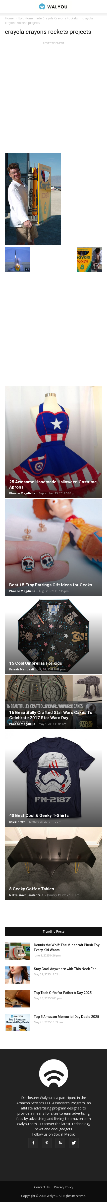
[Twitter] (74, 1143)
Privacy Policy (63, 1187)
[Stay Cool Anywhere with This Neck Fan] (17, 975)
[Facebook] (33, 1143)
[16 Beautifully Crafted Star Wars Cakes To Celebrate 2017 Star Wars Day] (53, 702)
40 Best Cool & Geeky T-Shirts (39, 815)
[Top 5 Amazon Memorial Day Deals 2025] (17, 1022)
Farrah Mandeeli (21, 669)
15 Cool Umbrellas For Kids (35, 663)
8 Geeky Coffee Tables (31, 888)
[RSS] (60, 1143)
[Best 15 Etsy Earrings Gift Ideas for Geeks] (53, 547)
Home (9, 18)
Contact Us (42, 1187)
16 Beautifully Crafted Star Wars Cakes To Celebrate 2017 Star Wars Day (50, 715)
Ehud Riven (17, 821)
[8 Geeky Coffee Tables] (53, 863)
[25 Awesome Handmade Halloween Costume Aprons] (53, 442)
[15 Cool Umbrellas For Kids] (53, 635)
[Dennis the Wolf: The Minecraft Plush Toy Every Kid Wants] (17, 951)
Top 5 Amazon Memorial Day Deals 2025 (66, 1017)
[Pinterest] (47, 1143)
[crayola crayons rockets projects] (53, 199)
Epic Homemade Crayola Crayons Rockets (48, 18)
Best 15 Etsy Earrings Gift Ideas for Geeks (50, 584)
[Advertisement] (53, 99)
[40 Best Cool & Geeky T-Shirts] (53, 778)
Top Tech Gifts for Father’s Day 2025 (63, 993)
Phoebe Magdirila (22, 493)
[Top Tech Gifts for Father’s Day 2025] (17, 998)
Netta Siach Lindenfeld (26, 895)
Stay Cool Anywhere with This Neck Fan (65, 969)
